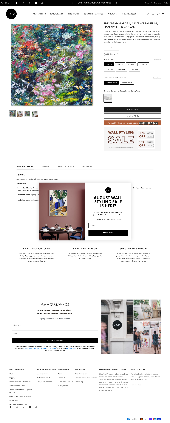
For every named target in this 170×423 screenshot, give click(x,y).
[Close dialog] (127, 186)
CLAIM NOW (108, 232)
